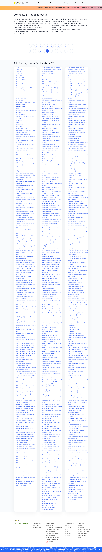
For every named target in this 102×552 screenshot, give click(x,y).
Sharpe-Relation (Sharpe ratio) (51, 169)
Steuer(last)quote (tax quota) (76, 225)
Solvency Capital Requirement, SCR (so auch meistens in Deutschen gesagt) (51, 353)
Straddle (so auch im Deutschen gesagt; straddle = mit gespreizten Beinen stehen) (78, 304)
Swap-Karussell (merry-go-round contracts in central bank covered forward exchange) (78, 452)
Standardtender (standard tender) (78, 154)
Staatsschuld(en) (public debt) (77, 104)
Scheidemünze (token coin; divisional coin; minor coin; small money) (25, 246)
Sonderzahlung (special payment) (52, 379)
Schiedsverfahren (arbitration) (25, 256)
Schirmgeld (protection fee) (24, 260)
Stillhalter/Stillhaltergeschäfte (24, 88)
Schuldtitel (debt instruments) (25, 385)
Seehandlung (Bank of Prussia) (51, 67)
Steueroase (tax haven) (74, 223)
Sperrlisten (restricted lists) (50, 467)
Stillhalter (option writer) (75, 256)
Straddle (18, 94)
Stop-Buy (18, 71)
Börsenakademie (55, 2)
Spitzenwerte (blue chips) (49, 503)
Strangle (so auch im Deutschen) (77, 323)
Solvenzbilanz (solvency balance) (51, 361)
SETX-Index (19, 100)
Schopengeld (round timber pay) (25, 321)
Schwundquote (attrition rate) (24, 463)
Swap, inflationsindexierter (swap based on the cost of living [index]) (77, 442)
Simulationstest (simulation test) (51, 260)
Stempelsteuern (20, 92)
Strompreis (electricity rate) (76, 351)
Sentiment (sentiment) (48, 144)
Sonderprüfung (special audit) (51, 377)
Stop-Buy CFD (20, 77)
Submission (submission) (75, 381)
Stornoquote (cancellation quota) (77, 300)
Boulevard (68, 533)
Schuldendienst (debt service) (25, 349)
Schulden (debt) (21, 337)
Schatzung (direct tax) (22, 233)
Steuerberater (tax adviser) (76, 203)
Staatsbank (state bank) (75, 83)
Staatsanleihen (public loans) (76, 81)
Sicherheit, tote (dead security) (51, 205)
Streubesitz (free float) (74, 333)
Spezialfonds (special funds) (50, 473)
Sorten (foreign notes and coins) (51, 390)
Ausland (67, 535)
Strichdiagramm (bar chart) (76, 335)
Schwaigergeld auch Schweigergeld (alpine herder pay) (25, 428)
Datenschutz (49, 525)
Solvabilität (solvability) (48, 337)
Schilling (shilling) (21, 258)
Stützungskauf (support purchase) (78, 379)
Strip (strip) (71, 341)
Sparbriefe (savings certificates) (51, 404)
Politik (67, 525)
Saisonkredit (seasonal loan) (24, 152)
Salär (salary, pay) (21, 160)
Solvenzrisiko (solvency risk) (50, 371)
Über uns (81, 523)
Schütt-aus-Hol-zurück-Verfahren (25, 116)
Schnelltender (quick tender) (24, 304)
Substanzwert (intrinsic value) (76, 406)
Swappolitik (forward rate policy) (77, 456)
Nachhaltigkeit (82, 533)
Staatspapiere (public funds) (76, 94)
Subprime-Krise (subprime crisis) (77, 392)
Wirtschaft (68, 527)
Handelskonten (42, 2)
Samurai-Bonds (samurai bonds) (25, 175)
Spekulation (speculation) (49, 444)
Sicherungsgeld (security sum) (51, 221)
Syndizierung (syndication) (75, 479)
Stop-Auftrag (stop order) (75, 290)
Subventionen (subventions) (76, 408)
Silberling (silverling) (48, 256)
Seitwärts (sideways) (48, 79)
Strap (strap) (71, 325)
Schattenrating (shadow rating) (25, 219)
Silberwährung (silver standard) (51, 258)
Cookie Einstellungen (52, 539)
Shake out (19, 120)
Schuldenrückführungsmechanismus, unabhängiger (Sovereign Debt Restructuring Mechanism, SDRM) (26, 373)
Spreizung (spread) (47, 509)
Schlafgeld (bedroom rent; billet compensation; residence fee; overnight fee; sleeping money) (25, 264)
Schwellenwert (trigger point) (24, 456)
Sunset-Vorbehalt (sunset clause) (77, 418)
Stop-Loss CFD (20, 79)
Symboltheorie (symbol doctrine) (77, 477)
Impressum (81, 527)
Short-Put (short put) (48, 189)
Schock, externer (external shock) (26, 306)
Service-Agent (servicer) (49, 150)
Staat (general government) (76, 79)
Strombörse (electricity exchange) (78, 347)
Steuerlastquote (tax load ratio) (77, 221)
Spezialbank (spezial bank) (50, 471)
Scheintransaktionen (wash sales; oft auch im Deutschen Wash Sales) (25, 252)
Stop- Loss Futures (21, 85)
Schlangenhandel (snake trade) (25, 270)
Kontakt (80, 525)
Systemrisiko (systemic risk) (76, 489)
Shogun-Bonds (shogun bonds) (51, 171)
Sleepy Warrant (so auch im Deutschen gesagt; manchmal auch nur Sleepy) (51, 300)
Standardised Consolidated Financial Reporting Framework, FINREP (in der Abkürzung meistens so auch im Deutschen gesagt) (77, 148)
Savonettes (19, 118)
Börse (67, 529)
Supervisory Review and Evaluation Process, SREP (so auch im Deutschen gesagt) (78, 426)
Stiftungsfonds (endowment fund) (78, 250)
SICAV (17, 108)
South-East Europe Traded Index (25, 102)
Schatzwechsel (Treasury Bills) (25, 235)
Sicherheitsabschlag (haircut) (50, 213)
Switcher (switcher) (73, 475)
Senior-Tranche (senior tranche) (51, 136)
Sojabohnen (19, 124)
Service (84, 2)
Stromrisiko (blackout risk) (75, 353)
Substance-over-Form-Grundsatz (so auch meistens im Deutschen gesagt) (77, 402)
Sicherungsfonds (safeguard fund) (52, 219)
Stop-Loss (19, 69)
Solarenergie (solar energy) (50, 335)
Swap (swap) (71, 434)
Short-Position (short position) (50, 187)
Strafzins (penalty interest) (75, 313)
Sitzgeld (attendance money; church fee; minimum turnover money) (51, 284)
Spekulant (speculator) (48, 442)
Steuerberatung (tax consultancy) (77, 205)
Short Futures (20, 81)
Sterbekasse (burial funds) (75, 195)
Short (17, 67)
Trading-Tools (68, 2)
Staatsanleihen (20, 114)
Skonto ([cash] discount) (49, 290)
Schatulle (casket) (21, 221)
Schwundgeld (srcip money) (24, 460)
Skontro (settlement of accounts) (51, 292)
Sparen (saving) (46, 418)
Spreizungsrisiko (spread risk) (76, 71)
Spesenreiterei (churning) (49, 469)
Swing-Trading (72, 499)
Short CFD (19, 75)
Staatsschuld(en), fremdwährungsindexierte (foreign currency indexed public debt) (78, 108)
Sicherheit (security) (48, 203)
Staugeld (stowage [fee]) (75, 173)
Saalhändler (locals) (21, 128)
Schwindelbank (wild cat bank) (25, 458)
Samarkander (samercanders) (24, 173)
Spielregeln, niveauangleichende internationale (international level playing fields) (51, 477)
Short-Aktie (19, 126)
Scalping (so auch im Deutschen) (25, 197)
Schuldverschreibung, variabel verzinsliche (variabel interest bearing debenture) (25, 410)
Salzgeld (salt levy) (21, 171)
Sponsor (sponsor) (47, 505)
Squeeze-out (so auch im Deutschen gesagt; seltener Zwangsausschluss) (76, 75)
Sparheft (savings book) (49, 420)
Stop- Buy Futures (21, 83)
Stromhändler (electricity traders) (77, 349)
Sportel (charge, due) (48, 507)
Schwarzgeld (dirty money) (24, 446)
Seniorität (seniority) (48, 134)
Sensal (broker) (46, 138)
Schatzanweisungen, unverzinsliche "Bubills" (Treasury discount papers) (26, 229)
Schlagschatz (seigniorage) (24, 268)
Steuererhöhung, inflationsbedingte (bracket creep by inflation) (78, 213)
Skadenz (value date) (48, 288)
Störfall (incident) (73, 296)
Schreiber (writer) (21, 323)
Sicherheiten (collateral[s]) (49, 207)
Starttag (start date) (73, 167)
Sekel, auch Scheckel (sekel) (50, 81)
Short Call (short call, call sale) (51, 177)
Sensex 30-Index (21, 98)
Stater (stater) (72, 171)
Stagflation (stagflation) (75, 136)
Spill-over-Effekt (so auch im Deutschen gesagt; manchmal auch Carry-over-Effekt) (51, 483)
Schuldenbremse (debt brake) (25, 343)
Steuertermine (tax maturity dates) (78, 235)
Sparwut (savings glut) (48, 440)
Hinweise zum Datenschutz (54, 527)
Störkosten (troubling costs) (76, 298)
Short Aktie (19, 73)
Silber (17, 122)
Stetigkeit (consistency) (75, 201)
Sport (67, 531)
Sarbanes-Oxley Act (21, 90)
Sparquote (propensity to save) (51, 434)
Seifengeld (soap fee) (48, 73)
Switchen (18, 96)
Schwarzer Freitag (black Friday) (25, 444)
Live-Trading (36, 525)
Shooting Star (72, 501)
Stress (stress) (72, 327)
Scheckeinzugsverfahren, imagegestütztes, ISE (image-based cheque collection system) (26, 240)
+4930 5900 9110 (22, 523)
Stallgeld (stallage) (73, 138)
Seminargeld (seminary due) (50, 132)
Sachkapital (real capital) (23, 134)
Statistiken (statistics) (74, 169)
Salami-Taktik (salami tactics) (24, 158)
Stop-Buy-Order (20, 104)
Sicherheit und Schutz (52, 537)
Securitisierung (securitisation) (25, 481)
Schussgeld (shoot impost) (24, 418)
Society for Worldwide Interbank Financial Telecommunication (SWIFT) (51, 319)
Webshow (52, 541)
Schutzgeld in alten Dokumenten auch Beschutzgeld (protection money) (25, 422)
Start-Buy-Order (20, 106)
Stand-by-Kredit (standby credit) (77, 160)
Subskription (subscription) (76, 398)
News (77, 2)
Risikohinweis (50, 523)
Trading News (69, 523)
